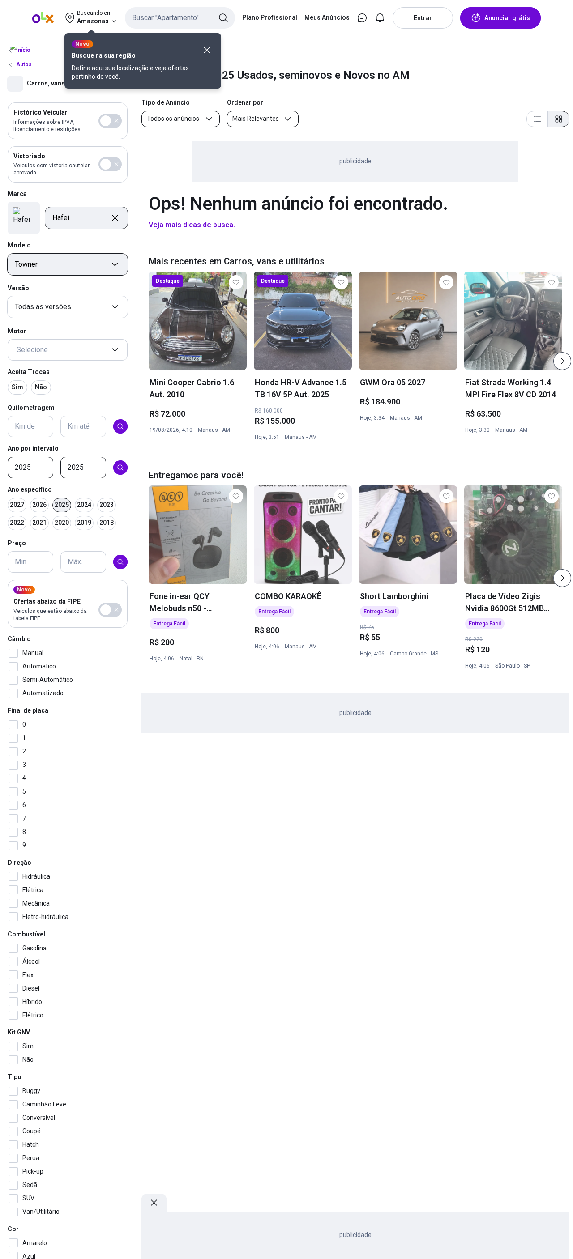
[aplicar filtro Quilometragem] (120, 426)
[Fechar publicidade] (154, 1203)
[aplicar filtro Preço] (120, 562)
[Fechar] (207, 50)
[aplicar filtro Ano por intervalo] (120, 467)
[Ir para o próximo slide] (562, 361)
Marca (17, 193)
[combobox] (180, 18)
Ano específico (30, 489)
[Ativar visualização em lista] (537, 119)
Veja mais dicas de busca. (192, 225)
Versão (18, 288)
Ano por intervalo (33, 448)
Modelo (19, 245)
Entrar (423, 17)
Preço (17, 542)
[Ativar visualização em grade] (558, 119)
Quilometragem (31, 407)
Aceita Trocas (29, 371)
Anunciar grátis (507, 17)
